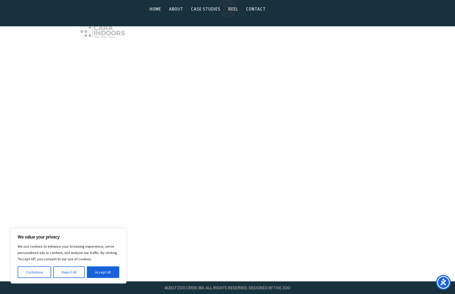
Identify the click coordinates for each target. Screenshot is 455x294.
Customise (34, 272)
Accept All (103, 272)
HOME (155, 9)
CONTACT (256, 9)
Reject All (69, 272)
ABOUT (176, 9)
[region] (68, 255)
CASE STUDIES (205, 9)
